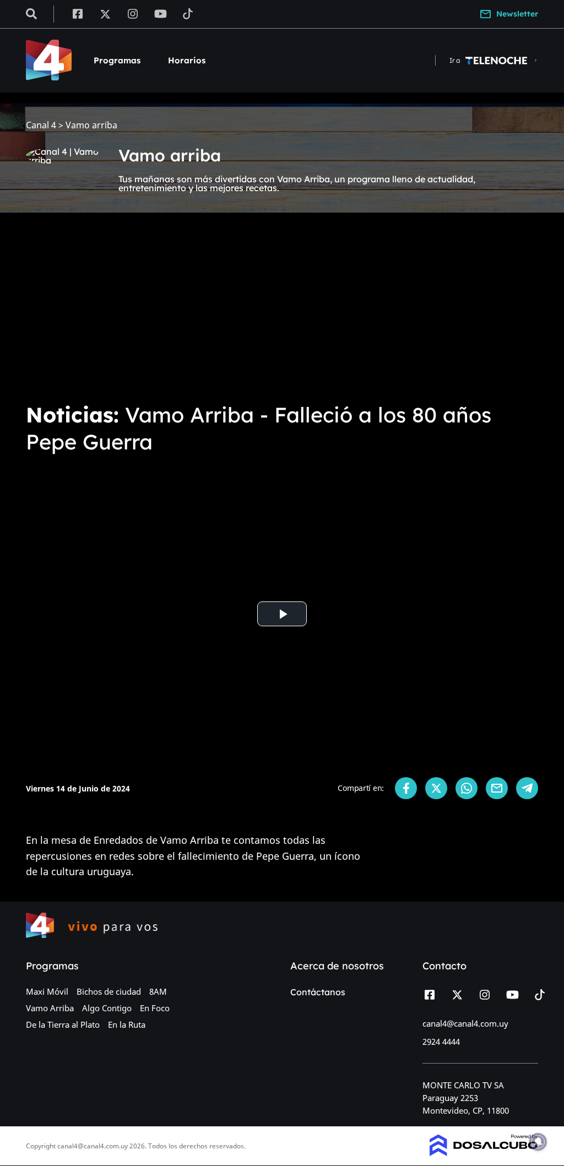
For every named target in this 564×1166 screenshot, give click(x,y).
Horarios (186, 60)
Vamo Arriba (50, 1007)
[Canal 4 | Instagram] (133, 13)
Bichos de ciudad (109, 991)
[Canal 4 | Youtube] (160, 13)
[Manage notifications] (538, 1142)
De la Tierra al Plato (63, 1024)
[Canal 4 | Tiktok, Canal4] (188, 13)
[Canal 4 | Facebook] (77, 13)
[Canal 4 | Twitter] (105, 13)
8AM (158, 991)
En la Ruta (126, 1024)
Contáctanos (317, 991)
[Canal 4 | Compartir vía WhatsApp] (466, 788)
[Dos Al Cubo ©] (484, 1152)
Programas (117, 60)
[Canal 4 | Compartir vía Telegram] (527, 788)
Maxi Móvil (47, 991)
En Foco (155, 1007)
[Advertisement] (282, 311)
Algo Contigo (107, 1007)
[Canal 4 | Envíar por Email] (497, 788)
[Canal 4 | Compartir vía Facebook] (406, 788)
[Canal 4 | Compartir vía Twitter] (436, 788)
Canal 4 (41, 125)
